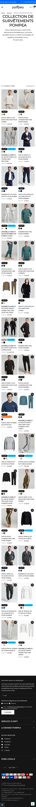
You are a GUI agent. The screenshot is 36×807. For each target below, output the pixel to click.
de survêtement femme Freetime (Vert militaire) (8, 309)
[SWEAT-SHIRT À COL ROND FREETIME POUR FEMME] (9, 99)
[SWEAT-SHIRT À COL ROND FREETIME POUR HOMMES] (26, 251)
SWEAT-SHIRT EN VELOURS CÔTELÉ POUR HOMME (24, 157)
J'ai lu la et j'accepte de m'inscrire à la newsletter (17, 707)
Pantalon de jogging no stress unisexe (26, 463)
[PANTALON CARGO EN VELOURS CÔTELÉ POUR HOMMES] (26, 176)
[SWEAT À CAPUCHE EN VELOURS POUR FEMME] (26, 288)
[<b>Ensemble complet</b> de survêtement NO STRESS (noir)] (9, 327)
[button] (2, 805)
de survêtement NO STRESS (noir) (9, 348)
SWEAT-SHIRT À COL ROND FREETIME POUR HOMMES (26, 271)
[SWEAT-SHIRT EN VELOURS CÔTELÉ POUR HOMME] (26, 137)
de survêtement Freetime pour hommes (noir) (8, 500)
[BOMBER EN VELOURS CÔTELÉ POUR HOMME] (9, 176)
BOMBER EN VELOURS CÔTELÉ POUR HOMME (9, 195)
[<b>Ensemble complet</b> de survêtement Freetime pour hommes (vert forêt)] (26, 402)
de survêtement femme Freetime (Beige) (25, 652)
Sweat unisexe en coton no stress (8, 463)
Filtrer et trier (9, 86)
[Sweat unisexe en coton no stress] (9, 443)
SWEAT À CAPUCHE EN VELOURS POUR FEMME (26, 308)
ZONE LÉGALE (8, 759)
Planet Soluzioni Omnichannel (16, 785)
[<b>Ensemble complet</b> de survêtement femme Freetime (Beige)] (26, 630)
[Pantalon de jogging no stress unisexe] (26, 443)
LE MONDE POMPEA (11, 728)
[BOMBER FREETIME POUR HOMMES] (26, 213)
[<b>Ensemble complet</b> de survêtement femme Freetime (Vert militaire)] (9, 288)
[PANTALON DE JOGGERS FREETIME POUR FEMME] (26, 99)
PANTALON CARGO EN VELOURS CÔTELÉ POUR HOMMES (25, 196)
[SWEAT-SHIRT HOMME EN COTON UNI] (9, 402)
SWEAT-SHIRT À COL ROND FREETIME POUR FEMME (9, 120)
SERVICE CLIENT (9, 721)
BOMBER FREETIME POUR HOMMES (25, 233)
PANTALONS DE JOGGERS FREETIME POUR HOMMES (8, 271)
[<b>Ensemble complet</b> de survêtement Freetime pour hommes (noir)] (9, 479)
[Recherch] (30, 7)
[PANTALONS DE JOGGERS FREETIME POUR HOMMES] (9, 251)
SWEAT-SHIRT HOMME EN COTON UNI (9, 424)
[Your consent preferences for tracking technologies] (33, 804)
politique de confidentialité (16, 707)
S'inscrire (8, 712)
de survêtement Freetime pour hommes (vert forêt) (25, 425)
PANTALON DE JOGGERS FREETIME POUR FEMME (25, 120)
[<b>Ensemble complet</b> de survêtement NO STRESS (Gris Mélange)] (9, 137)
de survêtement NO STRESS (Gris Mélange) (9, 158)
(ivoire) (8, 234)
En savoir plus (18, 40)
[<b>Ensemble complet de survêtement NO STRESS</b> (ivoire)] (9, 213)
